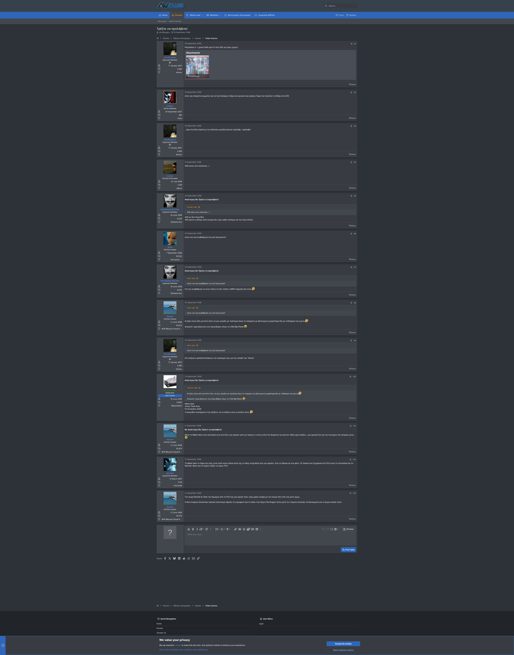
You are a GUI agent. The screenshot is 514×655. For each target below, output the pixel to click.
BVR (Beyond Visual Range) (173, 329)
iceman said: (192, 207)
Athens (179, 72)
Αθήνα (179, 188)
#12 (354, 459)
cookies (177, 645)
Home (159, 624)
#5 (355, 196)
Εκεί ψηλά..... (176, 259)
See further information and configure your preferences (183, 649)
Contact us (161, 633)
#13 (354, 493)
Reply (353, 84)
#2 (355, 92)
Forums (160, 628)
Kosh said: (191, 278)
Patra (180, 118)
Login (261, 624)
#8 (355, 303)
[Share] (351, 43)
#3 (355, 126)
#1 (355, 44)
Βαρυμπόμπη (176, 406)
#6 (355, 233)
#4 (355, 162)
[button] (202, 15)
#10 (354, 376)
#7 (355, 267)
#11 (354, 426)
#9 (355, 340)
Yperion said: (192, 388)
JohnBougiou (164, 32)
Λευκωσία (178, 485)
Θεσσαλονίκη (176, 222)
